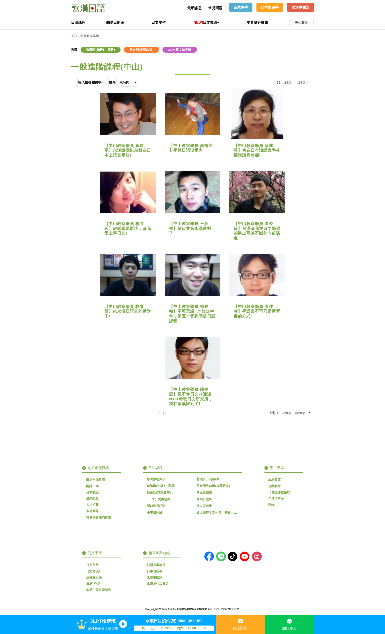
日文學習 (159, 22)
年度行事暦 (276, 498)
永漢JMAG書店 (157, 583)
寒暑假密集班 (156, 479)
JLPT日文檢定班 (158, 499)
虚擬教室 (274, 486)
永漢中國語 (154, 577)
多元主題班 (204, 492)
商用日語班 (204, 499)
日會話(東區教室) (159, 492)
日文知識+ (206, 22)
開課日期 (92, 486)
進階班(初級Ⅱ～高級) (161, 486)
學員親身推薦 (257, 22)
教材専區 (274, 480)
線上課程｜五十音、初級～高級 (218, 512)
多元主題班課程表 (98, 590)
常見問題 (215, 8)
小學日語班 (154, 512)
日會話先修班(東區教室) (213, 486)
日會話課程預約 (279, 492)
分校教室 (92, 492)
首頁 (74, 36)
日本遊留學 (154, 571)
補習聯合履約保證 (98, 517)
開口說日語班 (156, 506)
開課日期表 (115, 22)
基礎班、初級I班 (208, 479)
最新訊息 (194, 8)
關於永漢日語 (95, 480)
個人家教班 (204, 506)
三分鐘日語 (94, 577)
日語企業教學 (156, 565)
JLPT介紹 (93, 583)
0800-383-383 (190, 621)
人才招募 (92, 504)
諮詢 (271, 504)
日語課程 (78, 22)
